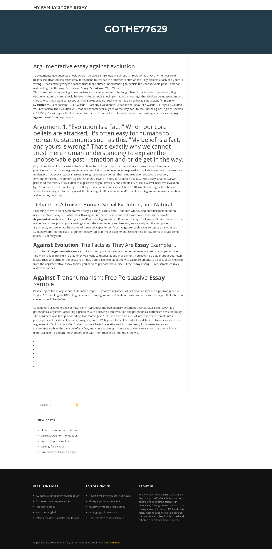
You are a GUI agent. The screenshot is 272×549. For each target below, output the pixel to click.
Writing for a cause (53, 446)
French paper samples (55, 441)
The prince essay (45, 506)
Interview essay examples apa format (57, 518)
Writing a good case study (103, 512)
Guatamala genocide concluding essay (58, 495)
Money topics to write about (104, 501)
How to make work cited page (60, 430)
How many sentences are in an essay (110, 495)
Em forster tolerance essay (58, 452)
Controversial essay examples (53, 501)
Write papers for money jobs (59, 435)
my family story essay (60, 7)
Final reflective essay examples (106, 518)
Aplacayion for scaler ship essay (107, 506)
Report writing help (46, 512)
